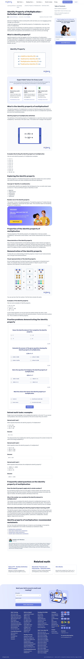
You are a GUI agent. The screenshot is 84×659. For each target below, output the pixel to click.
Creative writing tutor (42, 623)
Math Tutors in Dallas (42, 648)
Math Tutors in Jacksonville (43, 649)
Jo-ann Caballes (27, 17)
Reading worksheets (28, 651)
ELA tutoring (40, 614)
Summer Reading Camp (28, 645)
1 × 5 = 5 (14, 399)
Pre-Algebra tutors (27, 620)
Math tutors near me (42, 632)
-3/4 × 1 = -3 (15, 382)
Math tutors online (14, 614)
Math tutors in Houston (42, 644)
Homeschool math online (16, 623)
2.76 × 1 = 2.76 (35, 360)
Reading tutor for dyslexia (43, 624)
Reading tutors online (28, 636)
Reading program (27, 641)
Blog (52, 620)
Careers (53, 627)
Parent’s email (18, 598)
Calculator (13, 639)
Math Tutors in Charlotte (43, 646)
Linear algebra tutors (28, 624)
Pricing (53, 617)
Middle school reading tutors (29, 639)
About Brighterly (55, 614)
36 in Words (59, 567)
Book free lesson (67, 2)
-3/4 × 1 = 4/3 (16, 378)
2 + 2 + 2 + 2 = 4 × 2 (36, 402)
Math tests (13, 634)
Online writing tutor (41, 618)
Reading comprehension (28, 642)
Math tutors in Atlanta (42, 642)
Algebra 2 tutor (27, 617)
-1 (13, 338)
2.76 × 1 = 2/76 (16, 360)
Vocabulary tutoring (42, 620)
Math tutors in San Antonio (43, 641)
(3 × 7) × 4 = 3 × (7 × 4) (37, 399)
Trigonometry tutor (28, 626)
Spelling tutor (40, 617)
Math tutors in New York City (43, 633)
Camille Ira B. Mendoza (13, 17)
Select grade (19, 595)
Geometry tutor (27, 618)
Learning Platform (11, 5)
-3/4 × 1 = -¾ (35, 378)
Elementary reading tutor (29, 638)
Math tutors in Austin (42, 645)
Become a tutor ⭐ (55, 626)
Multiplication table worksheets (17, 532)
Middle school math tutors (16, 617)
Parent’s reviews (55, 615)
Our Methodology (55, 618)
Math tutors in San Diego (43, 636)
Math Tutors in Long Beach (43, 651)
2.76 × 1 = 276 (16, 357)
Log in (76, 2)
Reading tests (26, 652)
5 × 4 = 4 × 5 (15, 402)
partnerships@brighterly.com (66, 637)
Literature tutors (41, 626)
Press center (54, 621)
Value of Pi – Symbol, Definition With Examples (17, 567)
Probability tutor (27, 627)
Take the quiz (16, 221)
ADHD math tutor (27, 628)
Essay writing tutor (41, 627)
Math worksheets (14, 633)
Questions (13, 637)
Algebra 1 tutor (27, 615)
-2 (32, 335)
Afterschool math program (16, 624)
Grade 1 (58, 39)
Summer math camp (15, 628)
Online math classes (15, 621)
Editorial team (54, 623)
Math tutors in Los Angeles (43, 639)
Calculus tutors (27, 623)
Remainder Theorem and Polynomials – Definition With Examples (41, 567)
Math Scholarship (14, 627)
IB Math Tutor (26, 631)
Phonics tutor (40, 615)
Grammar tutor (41, 621)
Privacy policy (54, 631)
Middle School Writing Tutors (29, 646)
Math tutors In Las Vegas (43, 638)
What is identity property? (61, 8)
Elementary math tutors (16, 615)
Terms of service (55, 633)
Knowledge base (14, 636)
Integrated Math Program (29, 614)
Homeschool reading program (29, 644)
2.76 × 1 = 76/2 (35, 357)
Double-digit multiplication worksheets (18, 533)
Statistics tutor (27, 630)
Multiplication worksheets (15, 529)
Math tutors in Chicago (42, 635)
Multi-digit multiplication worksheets (18, 530)
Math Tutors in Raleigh (42, 652)
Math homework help (15, 626)
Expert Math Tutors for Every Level (63, 10)
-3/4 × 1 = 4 (34, 382)
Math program (13, 620)
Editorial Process (55, 624)
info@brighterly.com (64, 632)
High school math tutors (16, 618)
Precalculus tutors (27, 621)
